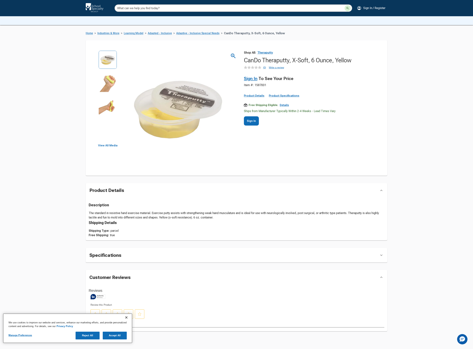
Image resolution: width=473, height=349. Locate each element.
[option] (108, 62)
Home (89, 33)
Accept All (115, 335)
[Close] (126, 317)
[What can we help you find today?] (348, 8)
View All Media (108, 145)
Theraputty (265, 52)
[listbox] (108, 97)
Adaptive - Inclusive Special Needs (198, 33)
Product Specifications (284, 95)
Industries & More (108, 33)
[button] (371, 8)
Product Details (254, 95)
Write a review (276, 67)
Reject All (87, 335)
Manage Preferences (20, 335)
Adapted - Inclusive (160, 33)
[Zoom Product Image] (233, 56)
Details (284, 105)
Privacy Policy (65, 326)
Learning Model (133, 33)
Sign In (250, 78)
